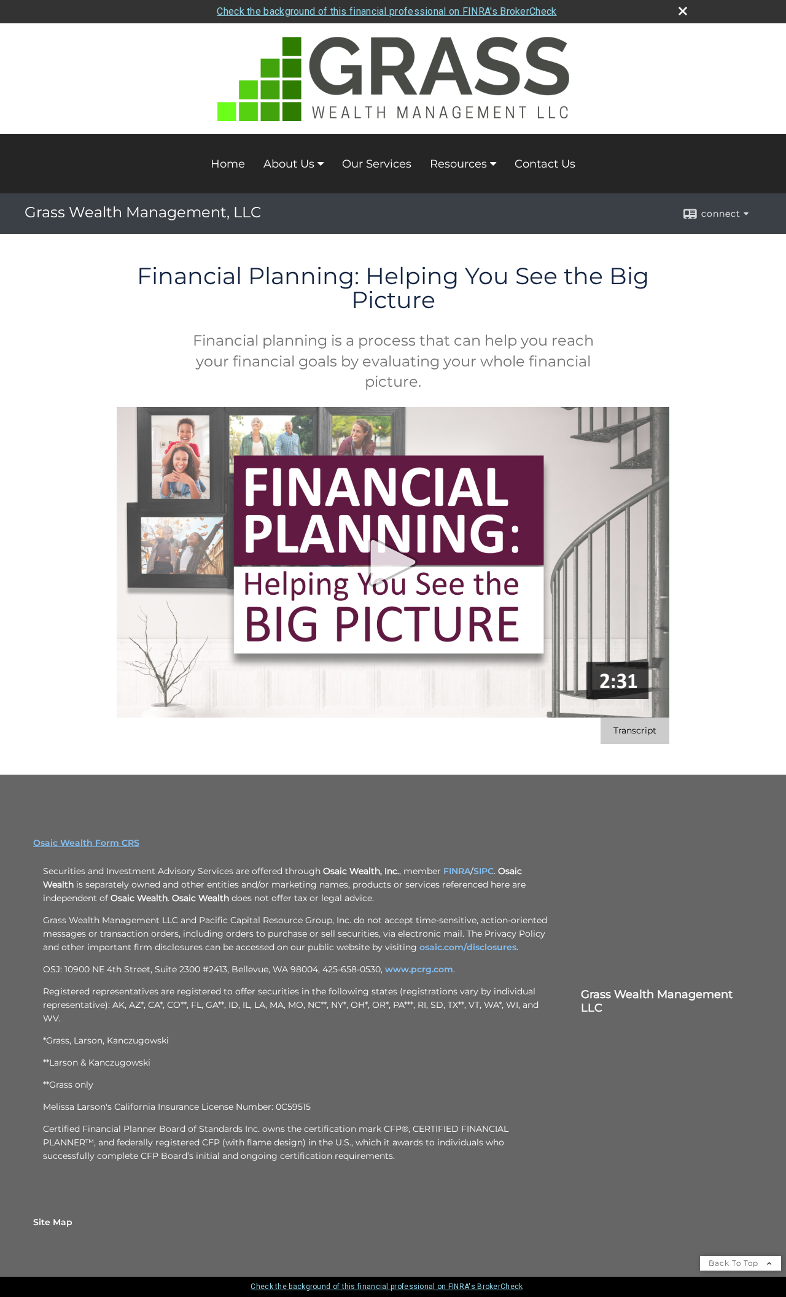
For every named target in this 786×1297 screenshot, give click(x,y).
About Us (288, 164)
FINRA (456, 871)
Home (228, 164)
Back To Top (735, 1263)
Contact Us (545, 164)
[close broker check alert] (683, 11)
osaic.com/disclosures (467, 947)
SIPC (483, 871)
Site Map (52, 1222)
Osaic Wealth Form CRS (86, 842)
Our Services (376, 164)
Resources (458, 164)
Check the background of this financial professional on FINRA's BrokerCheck (386, 11)
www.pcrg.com (419, 969)
